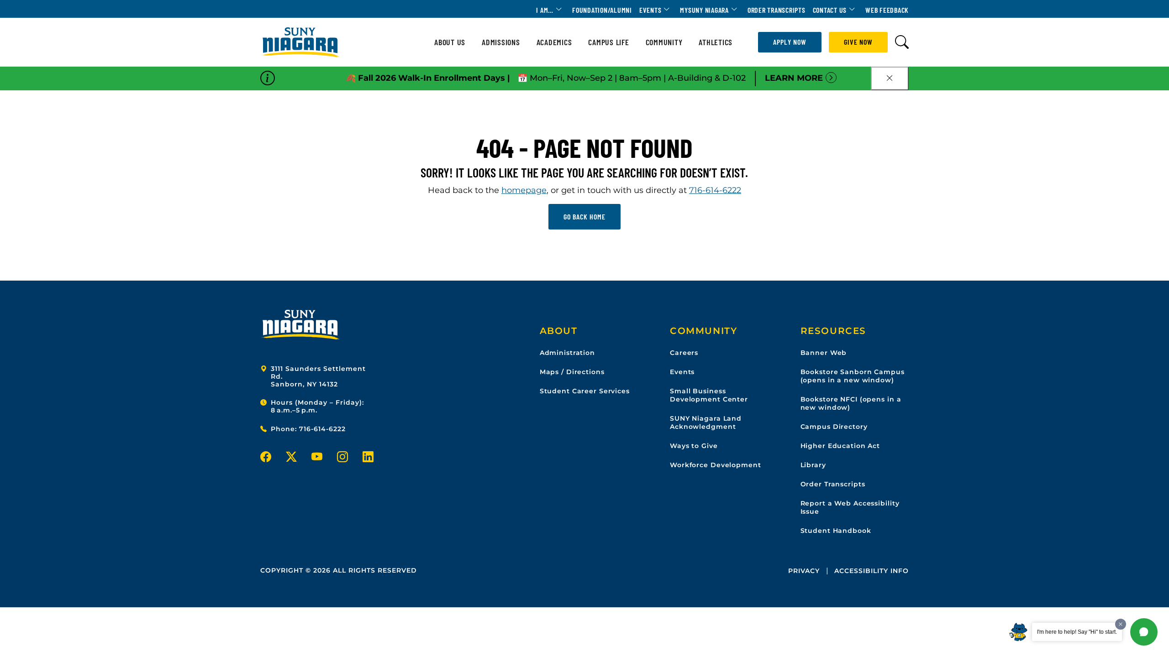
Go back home (584, 216)
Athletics (715, 42)
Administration (567, 353)
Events (650, 9)
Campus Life (608, 42)
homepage (524, 190)
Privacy (804, 571)
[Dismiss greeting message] (1120, 624)
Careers (684, 353)
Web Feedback (887, 9)
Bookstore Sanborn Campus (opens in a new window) (852, 376)
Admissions (501, 42)
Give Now (858, 41)
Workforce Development (715, 465)
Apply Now (789, 41)
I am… (544, 9)
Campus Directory (834, 426)
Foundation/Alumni (602, 9)
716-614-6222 (715, 190)
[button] (1144, 632)
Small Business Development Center (709, 395)
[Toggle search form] (902, 42)
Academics (554, 42)
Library (813, 465)
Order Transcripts (777, 9)
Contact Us (830, 9)
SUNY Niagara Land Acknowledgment (706, 422)
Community (664, 42)
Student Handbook (835, 531)
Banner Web (823, 353)
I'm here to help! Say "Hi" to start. (1077, 632)
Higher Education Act (840, 446)
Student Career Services (585, 391)
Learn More (794, 78)
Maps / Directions (572, 372)
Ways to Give (694, 446)
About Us (449, 42)
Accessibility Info (871, 571)
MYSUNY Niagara (704, 9)
